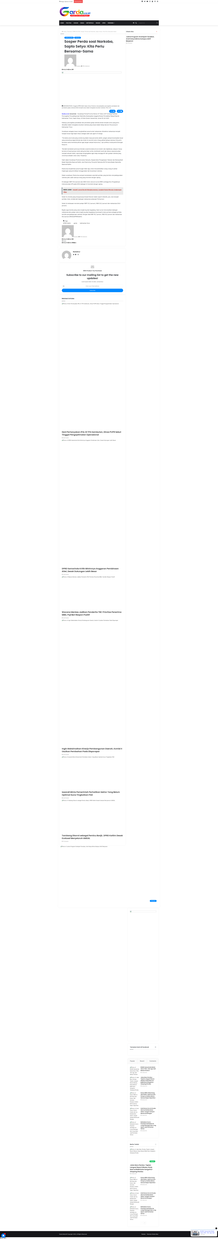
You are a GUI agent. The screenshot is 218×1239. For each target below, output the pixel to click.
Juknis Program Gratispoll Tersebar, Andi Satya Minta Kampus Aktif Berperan (140, 39)
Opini (103, 23)
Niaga (82, 23)
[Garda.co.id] (75, 11)
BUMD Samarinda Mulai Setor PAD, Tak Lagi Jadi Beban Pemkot (148, 1068)
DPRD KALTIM (69, 37)
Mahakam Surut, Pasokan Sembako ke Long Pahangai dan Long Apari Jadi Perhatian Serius (148, 1125)
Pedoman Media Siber (152, 1234)
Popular (132, 1061)
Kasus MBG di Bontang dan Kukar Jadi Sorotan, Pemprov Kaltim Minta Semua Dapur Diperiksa (148, 1095)
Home (62, 23)
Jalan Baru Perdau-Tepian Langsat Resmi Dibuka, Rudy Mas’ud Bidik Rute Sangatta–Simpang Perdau (147, 1080)
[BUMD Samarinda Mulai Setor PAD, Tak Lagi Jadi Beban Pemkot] (134, 1070)
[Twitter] (2, 1238)
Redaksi (144, 1234)
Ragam (98, 23)
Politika (68, 23)
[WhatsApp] (3, 1238)
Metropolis (90, 23)
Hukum (76, 23)
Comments (153, 1061)
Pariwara (110, 23)
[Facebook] (0, 1238)
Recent (142, 1061)
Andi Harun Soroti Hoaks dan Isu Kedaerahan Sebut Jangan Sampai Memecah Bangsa (148, 1110)
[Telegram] (5, 1238)
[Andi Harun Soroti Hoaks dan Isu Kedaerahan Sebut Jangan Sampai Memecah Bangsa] (134, 1114)
